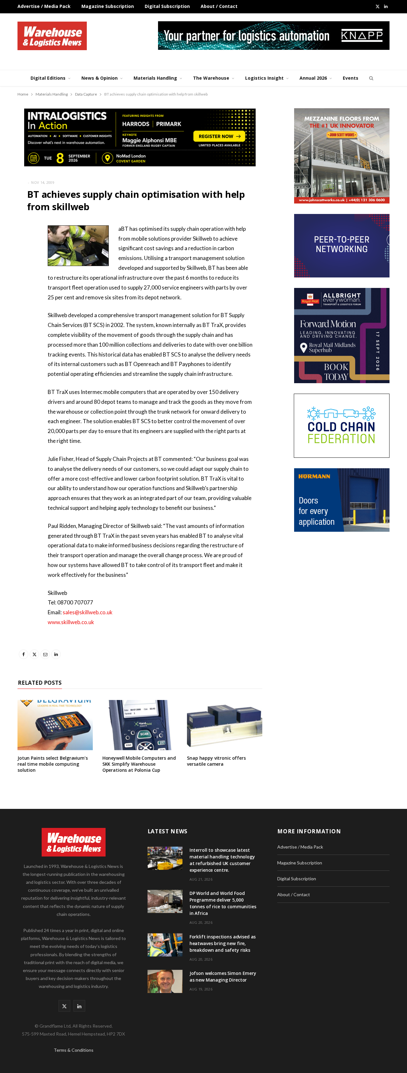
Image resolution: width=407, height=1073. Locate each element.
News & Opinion (99, 78)
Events (350, 78)
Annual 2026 (313, 78)
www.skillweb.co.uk (71, 622)
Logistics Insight (264, 78)
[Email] (23, 280)
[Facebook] (23, 247)
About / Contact (219, 6)
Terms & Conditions (73, 1050)
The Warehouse (211, 78)
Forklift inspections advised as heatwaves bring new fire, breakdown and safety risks (223, 943)
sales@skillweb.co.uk (88, 612)
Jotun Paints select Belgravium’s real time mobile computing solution (52, 764)
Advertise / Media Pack (44, 6)
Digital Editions (48, 78)
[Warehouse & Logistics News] (52, 36)
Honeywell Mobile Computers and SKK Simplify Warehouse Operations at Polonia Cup (139, 764)
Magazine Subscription (107, 6)
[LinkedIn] (23, 296)
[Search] (370, 78)
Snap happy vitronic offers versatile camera (216, 761)
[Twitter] (23, 263)
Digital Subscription (167, 6)
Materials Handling (155, 78)
